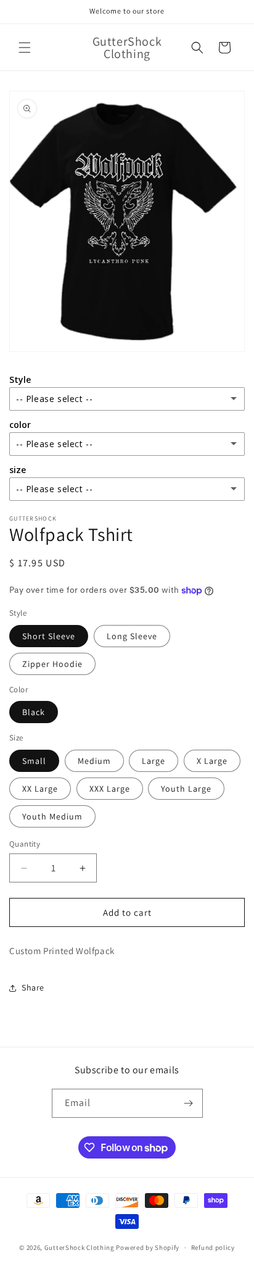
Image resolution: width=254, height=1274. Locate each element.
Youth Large (186, 788)
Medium (94, 760)
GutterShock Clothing (79, 1247)
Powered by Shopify (147, 1247)
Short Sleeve (48, 636)
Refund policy (213, 1247)
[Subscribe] (188, 1103)
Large (153, 760)
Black (33, 712)
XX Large (40, 788)
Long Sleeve (132, 636)
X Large (212, 760)
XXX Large (109, 788)
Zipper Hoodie (52, 663)
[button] (24, 47)
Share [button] (33, 987)
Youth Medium (52, 816)
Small (34, 760)
